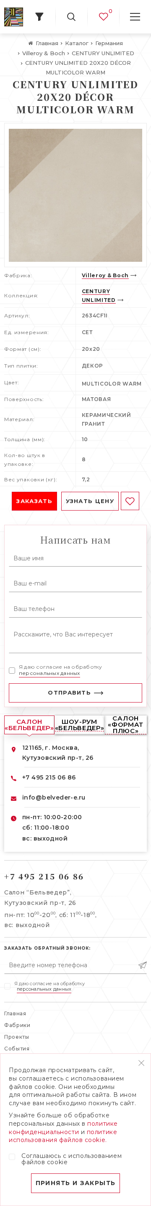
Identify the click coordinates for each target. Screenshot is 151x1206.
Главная (15, 1013)
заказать (34, 501)
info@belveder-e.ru (54, 797)
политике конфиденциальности (63, 1128)
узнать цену (90, 501)
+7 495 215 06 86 (49, 777)
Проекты (16, 1037)
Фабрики (17, 1025)
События (17, 1048)
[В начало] (13, 17)
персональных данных (49, 673)
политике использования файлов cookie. (63, 1136)
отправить (69, 692)
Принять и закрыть (76, 1183)
